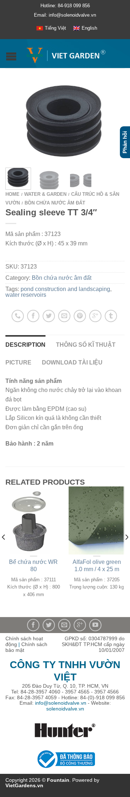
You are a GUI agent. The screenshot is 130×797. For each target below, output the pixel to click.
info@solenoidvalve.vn (60, 703)
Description (25, 345)
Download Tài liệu (72, 362)
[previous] (3, 551)
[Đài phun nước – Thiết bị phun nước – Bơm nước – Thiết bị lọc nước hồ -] (66, 53)
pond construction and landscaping (65, 289)
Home (12, 194)
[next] (126, 551)
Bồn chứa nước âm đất (55, 203)
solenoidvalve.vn (65, 709)
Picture (18, 362)
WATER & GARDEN (45, 194)
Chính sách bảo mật (26, 647)
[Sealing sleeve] (65, 119)
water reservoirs (25, 295)
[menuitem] (51, 28)
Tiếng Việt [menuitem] (55, 28)
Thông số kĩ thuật (86, 345)
